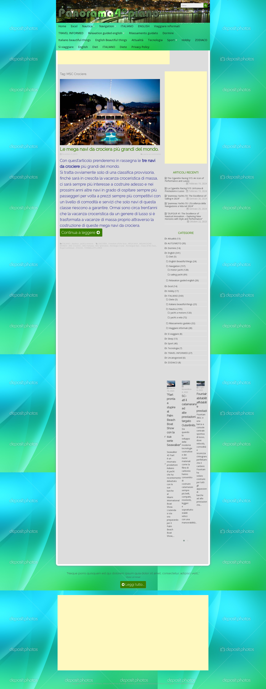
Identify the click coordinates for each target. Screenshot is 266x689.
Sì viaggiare (66, 47)
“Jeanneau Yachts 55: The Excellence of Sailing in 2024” (185, 197)
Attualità (137, 40)
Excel (74, 26)
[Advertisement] (114, 57)
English (83, 47)
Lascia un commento (152, 154)
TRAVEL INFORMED (70, 33)
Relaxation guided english (105, 33)
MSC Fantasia (88, 246)
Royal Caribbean (67, 248)
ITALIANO (127, 26)
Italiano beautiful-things (74, 40)
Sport (171, 40)
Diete (123, 47)
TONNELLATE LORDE (93, 248)
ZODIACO (201, 40)
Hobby (186, 40)
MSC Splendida (101, 246)
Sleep (170, 338)
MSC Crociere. (75, 246)
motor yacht (177, 269)
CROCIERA (102, 244)
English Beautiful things (111, 40)
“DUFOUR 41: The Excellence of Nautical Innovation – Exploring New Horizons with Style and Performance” (184, 216)
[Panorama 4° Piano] (108, 19)
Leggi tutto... (134, 584)
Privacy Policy (140, 47)
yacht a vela (176, 317)
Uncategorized (175, 357)
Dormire (168, 33)
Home (62, 26)
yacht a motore (86, 244)
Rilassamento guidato (143, 33)
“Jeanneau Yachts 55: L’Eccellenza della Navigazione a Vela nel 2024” (185, 205)
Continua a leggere (81, 233)
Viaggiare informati (167, 26)
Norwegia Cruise (117, 246)
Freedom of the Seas (118, 244)
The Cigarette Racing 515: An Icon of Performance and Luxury (184, 179)
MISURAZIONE (145, 244)
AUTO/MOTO (174, 243)
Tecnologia (155, 40)
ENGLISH (143, 26)
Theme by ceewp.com (136, 683)
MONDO (63, 246)
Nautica (87, 26)
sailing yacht (177, 274)
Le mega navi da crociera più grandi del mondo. (109, 149)
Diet (95, 47)
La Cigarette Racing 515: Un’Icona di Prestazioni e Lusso (184, 190)
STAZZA (79, 248)
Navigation (106, 26)
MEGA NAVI (133, 244)
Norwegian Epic (132, 246)
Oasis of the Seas (148, 246)
